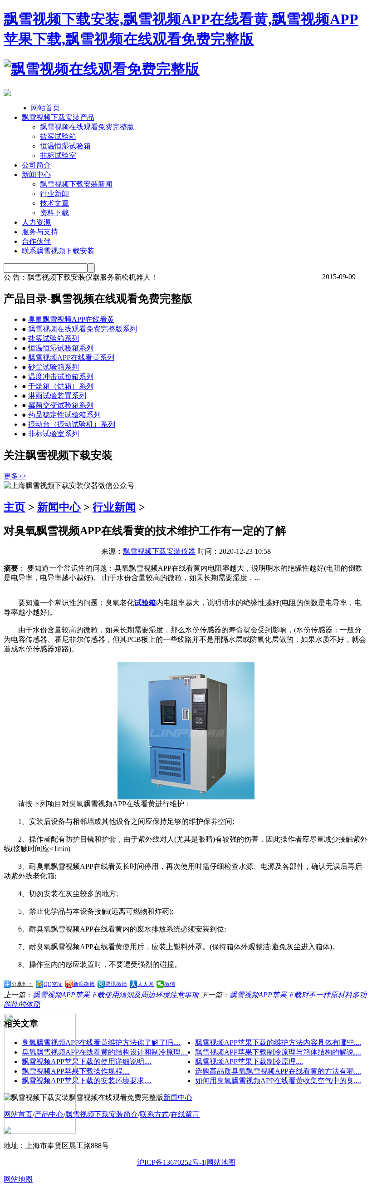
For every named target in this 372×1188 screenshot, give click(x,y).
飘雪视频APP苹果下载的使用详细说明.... (87, 1061)
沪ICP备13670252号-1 (171, 1162)
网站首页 (45, 108)
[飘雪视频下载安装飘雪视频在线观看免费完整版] (102, 69)
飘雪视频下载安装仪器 (159, 551)
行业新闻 (54, 193)
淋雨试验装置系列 (57, 395)
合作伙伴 (36, 241)
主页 (14, 507)
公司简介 (36, 165)
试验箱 (145, 602)
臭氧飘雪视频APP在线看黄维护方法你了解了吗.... (101, 1042)
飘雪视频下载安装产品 (58, 117)
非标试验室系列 (53, 434)
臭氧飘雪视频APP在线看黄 (71, 319)
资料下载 (54, 213)
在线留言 (185, 1114)
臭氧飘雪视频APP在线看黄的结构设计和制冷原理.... (105, 1052)
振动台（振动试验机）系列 (71, 424)
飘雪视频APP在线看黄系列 (71, 357)
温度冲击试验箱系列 (60, 376)
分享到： (22, 984)
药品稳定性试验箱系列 (64, 415)
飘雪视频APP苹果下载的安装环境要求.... (87, 1080)
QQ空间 (53, 984)
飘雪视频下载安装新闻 (76, 184)
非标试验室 (58, 155)
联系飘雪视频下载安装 (58, 251)
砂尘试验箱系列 (53, 367)
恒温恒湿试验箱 (65, 146)
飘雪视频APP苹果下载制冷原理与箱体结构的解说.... (278, 1052)
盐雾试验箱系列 (53, 338)
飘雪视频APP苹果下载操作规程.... (76, 1071)
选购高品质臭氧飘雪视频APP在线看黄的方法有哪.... (278, 1071)
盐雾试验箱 (58, 136)
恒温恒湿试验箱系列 (60, 348)
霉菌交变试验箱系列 (60, 405)
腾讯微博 (116, 984)
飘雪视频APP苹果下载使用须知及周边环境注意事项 (116, 995)
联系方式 (154, 1114)
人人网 (145, 984)
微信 (169, 984)
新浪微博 (84, 984)
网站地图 (220, 1162)
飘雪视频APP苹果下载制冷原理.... (249, 1061)
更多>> (15, 476)
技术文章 (54, 203)
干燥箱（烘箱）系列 (60, 386)
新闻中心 (36, 174)
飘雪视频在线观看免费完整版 (87, 127)
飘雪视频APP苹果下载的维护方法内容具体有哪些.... (278, 1042)
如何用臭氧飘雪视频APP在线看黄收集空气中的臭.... (278, 1080)
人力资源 (36, 222)
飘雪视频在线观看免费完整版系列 (82, 329)
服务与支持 (40, 232)
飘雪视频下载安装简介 (101, 1114)
